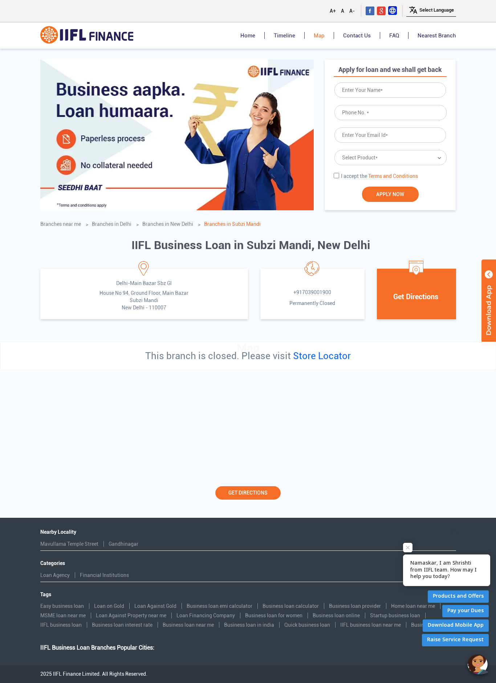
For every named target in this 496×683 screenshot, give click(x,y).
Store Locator (322, 355)
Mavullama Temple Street (69, 544)
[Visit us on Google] (381, 11)
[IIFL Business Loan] (86, 35)
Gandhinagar (123, 544)
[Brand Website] (393, 11)
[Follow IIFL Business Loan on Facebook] (370, 11)
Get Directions (248, 493)
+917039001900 (312, 292)
